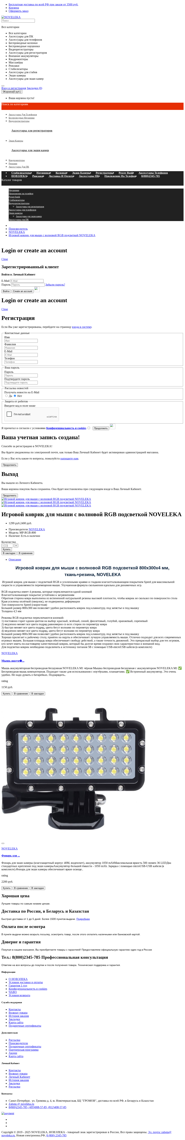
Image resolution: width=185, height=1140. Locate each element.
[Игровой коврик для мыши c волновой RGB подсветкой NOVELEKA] (46, 502)
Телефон (9, 358)
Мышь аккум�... (12, 660)
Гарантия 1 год (18, 985)
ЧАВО (13, 992)
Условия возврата (19, 995)
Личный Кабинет (19, 1076)
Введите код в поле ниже (19, 405)
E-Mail (5, 280)
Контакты (15, 1009)
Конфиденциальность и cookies (28, 988)
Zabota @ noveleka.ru (21, 1103)
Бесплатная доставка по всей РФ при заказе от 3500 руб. (43, 4)
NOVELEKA (17, 232)
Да (10, 395)
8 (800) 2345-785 (56, 1135)
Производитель (18, 228)
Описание (15, 559)
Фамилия (10, 344)
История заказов (19, 1015)
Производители (18, 1043)
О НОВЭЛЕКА (18, 979)
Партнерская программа (23, 1049)
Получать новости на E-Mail (21, 392)
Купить (6, 549)
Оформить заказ (18, 10)
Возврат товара (18, 1012)
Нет (19, 395)
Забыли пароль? (55, 284)
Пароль (5, 284)
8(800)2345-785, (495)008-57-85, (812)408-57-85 (37, 1107)
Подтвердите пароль (17, 378)
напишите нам (69, 458)
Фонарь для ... (10, 855)
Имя (7, 337)
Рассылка (14, 1039)
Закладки (14, 1019)
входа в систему (81, 326)
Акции (13, 1053)
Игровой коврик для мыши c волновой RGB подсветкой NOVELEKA (52, 235)
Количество (8, 542)
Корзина (14, 7)
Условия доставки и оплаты (26, 982)
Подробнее (83, 918)
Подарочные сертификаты (25, 1025)
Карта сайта (16, 1022)
